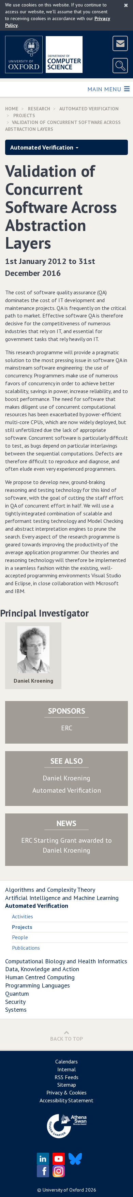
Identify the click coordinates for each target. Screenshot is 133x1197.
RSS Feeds (66, 1077)
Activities (22, 916)
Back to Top (66, 1038)
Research (39, 109)
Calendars (66, 1061)
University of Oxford (63, 1190)
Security (15, 1002)
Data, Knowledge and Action (42, 969)
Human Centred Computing (40, 977)
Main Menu (105, 89)
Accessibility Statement (66, 1100)
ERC (66, 728)
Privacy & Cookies (66, 1092)
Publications (26, 947)
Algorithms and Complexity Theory (50, 889)
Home (11, 109)
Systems (16, 1009)
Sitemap (66, 1084)
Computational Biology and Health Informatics (66, 961)
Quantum (17, 993)
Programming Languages (37, 985)
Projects (24, 115)
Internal (66, 1069)
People (20, 937)
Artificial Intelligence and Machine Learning (62, 898)
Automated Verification (89, 109)
